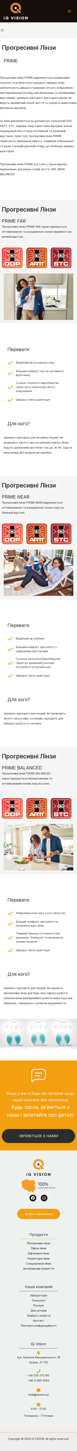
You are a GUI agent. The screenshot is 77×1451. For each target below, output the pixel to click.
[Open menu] (2, 30)
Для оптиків (39, 1310)
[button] (38, 1214)
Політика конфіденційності (38, 1325)
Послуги (38, 1305)
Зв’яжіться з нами (38, 1136)
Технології (38, 1300)
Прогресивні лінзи (38, 1243)
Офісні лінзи (38, 1248)
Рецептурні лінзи (38, 1258)
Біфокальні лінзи (38, 1253)
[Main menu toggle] (69, 11)
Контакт (38, 1320)
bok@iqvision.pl (39, 1394)
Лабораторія (38, 1295)
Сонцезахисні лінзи (38, 1263)
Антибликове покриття (38, 1268)
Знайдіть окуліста (38, 1315)
